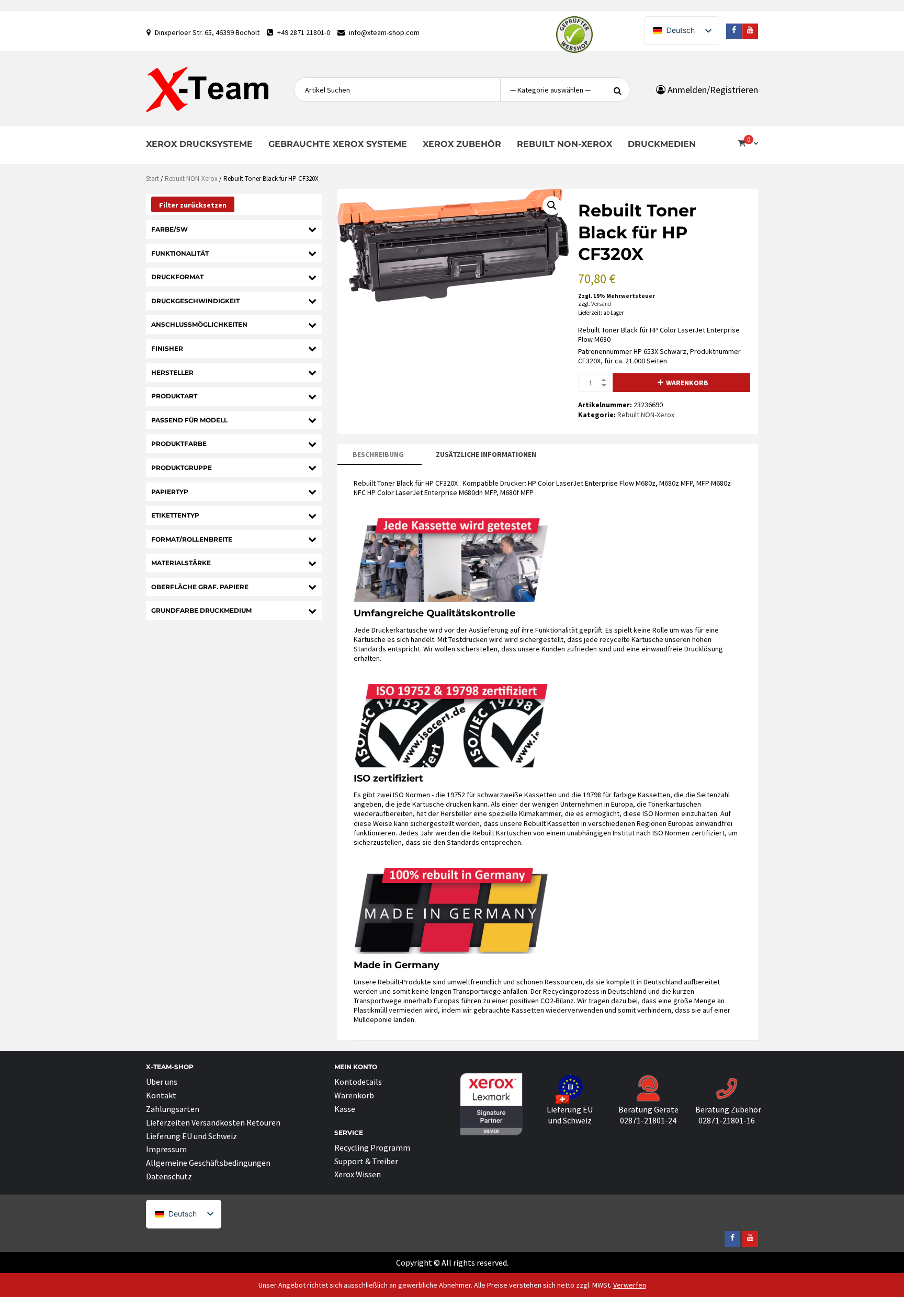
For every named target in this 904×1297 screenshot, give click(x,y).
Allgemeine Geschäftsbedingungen (208, 1162)
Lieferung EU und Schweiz (191, 1136)
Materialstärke (181, 563)
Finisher (167, 348)
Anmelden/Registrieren (711, 90)
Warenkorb (687, 382)
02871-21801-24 (648, 1120)
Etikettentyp (175, 515)
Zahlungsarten (172, 1109)
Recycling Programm (372, 1147)
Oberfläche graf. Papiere (199, 587)
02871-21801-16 (726, 1120)
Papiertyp (169, 492)
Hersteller (172, 372)
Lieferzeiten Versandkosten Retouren (213, 1122)
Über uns (161, 1081)
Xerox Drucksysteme (199, 144)
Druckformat (177, 277)
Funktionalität (180, 253)
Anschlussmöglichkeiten (199, 324)
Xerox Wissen (357, 1174)
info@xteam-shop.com (384, 32)
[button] (552, 205)
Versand (601, 303)
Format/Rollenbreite (191, 539)
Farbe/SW (169, 229)
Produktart (174, 396)
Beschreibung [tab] (378, 454)
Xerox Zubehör (462, 144)
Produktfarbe (179, 443)
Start (152, 178)
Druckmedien (662, 144)
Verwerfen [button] (629, 1285)
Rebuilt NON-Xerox (564, 144)
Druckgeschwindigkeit (195, 301)
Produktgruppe (181, 468)
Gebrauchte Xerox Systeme (337, 144)
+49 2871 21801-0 (303, 32)
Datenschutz (169, 1176)
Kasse (344, 1109)
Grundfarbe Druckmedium (201, 610)
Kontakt (161, 1095)
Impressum (166, 1149)
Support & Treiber (366, 1161)
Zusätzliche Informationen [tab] (486, 454)
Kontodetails (358, 1081)
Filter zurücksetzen (193, 205)
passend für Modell (189, 420)
